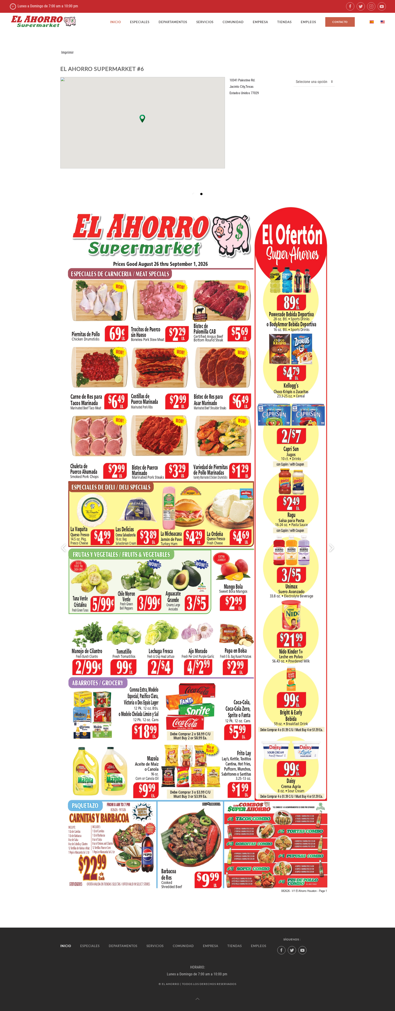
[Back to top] (197, 999)
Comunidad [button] (233, 22)
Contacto (340, 21)
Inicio (115, 22)
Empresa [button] (260, 22)
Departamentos (173, 22)
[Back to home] (43, 22)
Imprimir (67, 52)
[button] (142, 119)
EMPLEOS (308, 22)
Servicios (205, 22)
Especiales (139, 22)
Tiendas (284, 22)
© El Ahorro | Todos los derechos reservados (197, 984)
